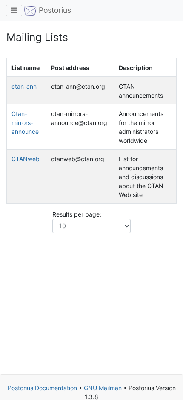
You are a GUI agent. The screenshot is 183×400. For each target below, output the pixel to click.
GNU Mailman (103, 387)
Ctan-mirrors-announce (25, 122)
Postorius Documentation (42, 387)
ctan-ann (24, 86)
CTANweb (25, 158)
